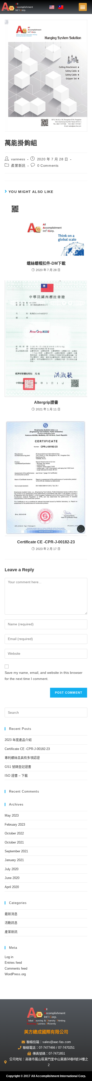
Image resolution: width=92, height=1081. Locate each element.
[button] (83, 7)
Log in (9, 957)
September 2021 (16, 851)
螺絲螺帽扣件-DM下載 (46, 263)
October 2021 (14, 842)
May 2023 (12, 815)
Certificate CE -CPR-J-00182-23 (46, 542)
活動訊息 (11, 923)
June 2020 (12, 878)
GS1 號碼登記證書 (18, 767)
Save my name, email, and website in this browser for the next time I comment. (43, 676)
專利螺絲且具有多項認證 (22, 758)
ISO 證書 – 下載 (16, 775)
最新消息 (11, 914)
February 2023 (15, 824)
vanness (18, 159)
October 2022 (14, 833)
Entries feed (13, 962)
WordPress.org (15, 974)
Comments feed (16, 968)
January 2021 (14, 860)
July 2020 (11, 869)
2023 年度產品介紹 (18, 740)
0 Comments (48, 165)
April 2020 (12, 887)
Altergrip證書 (46, 402)
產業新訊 (18, 165)
